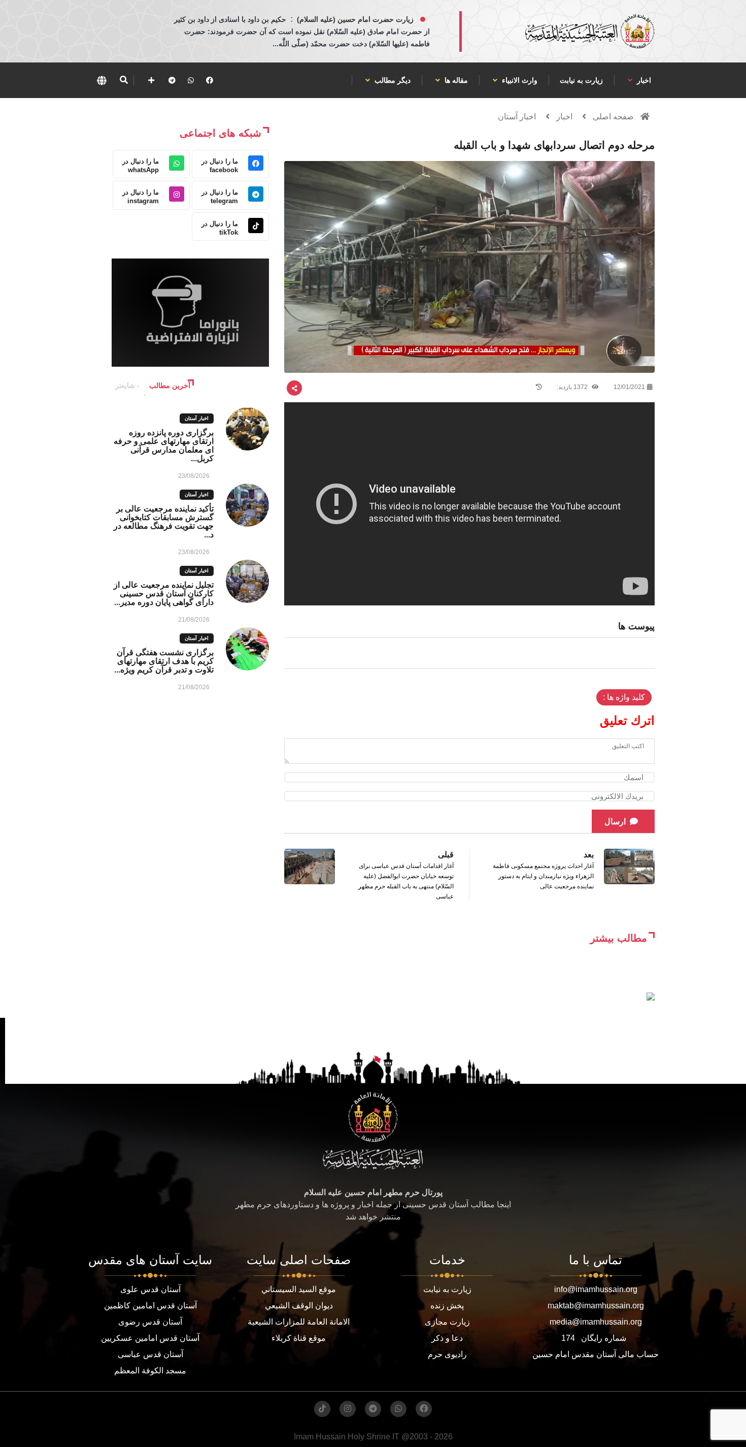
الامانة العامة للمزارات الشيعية (299, 1321)
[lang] (101, 80)
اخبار (643, 80)
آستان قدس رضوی (150, 1321)
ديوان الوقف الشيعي (299, 1305)
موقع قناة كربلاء (299, 1338)
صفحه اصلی (613, 116)
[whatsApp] (191, 80)
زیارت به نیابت (581, 80)
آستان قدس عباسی (150, 1354)
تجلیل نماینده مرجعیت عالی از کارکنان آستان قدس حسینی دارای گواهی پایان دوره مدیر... (164, 593)
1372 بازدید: (573, 387)
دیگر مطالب (391, 80)
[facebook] (209, 80)
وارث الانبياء (518, 80)
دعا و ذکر (447, 1338)
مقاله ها (455, 80)
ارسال (615, 821)
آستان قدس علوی (150, 1289)
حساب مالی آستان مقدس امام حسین (595, 1354)
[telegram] (172, 80)
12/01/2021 (629, 387)
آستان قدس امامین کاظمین (150, 1305)
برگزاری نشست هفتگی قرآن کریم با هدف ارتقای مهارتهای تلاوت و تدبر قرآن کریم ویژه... (164, 661)
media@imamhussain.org (596, 1321)
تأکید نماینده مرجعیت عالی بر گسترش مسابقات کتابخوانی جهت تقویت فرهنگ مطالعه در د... (164, 521)
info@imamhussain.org (595, 1289)
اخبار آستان (517, 116)
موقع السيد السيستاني (298, 1289)
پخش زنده (447, 1305)
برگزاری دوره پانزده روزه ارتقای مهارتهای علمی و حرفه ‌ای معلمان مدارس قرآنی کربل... (164, 445)
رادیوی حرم (447, 1354)
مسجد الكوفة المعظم (150, 1370)
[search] (123, 80)
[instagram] (348, 1409)
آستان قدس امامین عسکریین (150, 1338)
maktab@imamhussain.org (596, 1305)
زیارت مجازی (447, 1321)
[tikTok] (322, 1409)
